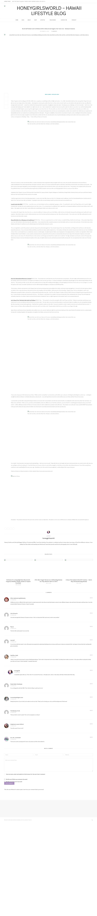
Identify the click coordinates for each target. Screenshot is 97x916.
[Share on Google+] (11, 528)
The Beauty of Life (15, 711)
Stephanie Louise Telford (17, 724)
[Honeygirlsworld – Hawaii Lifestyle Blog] (48, 10)
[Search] (79, 20)
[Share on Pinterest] (13, 528)
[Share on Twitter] (6, 99)
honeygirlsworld (48, 538)
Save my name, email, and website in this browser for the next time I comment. (25, 774)
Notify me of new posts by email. (14, 781)
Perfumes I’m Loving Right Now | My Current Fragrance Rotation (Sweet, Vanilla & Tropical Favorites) (18, 581)
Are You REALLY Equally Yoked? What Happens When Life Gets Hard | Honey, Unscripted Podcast (29, 1)
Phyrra (12, 627)
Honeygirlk (17, 670)
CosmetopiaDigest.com (16, 697)
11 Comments (54, 31)
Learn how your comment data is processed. (33, 789)
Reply (91, 597)
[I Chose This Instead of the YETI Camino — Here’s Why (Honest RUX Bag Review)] (79, 568)
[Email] (6, 107)
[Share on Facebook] (6, 95)
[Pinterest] (6, 103)
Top (92, 820)
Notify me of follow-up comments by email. (16, 779)
